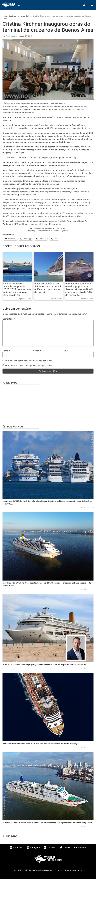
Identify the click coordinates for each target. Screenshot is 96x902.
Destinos (12, 16)
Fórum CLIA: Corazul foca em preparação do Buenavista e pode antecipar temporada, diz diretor (44, 664)
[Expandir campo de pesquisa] (83, 4)
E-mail (37, 351)
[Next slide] (90, 275)
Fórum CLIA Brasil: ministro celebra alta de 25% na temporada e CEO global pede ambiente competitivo (47, 823)
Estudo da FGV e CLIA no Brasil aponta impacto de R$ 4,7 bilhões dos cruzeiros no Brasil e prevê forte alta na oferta (46, 584)
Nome (6, 351)
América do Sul (24, 16)
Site (66, 351)
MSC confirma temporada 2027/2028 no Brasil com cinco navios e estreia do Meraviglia (40, 743)
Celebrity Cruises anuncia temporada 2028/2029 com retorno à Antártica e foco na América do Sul (17, 289)
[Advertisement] (48, 404)
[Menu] (92, 5)
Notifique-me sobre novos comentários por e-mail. (29, 361)
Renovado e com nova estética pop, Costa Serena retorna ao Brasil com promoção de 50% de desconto (79, 289)
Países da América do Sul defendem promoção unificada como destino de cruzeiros (48, 288)
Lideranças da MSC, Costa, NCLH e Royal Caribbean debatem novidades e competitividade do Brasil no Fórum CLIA (47, 502)
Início (4, 16)
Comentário (8, 319)
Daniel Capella (12, 36)
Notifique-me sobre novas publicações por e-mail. (28, 366)
